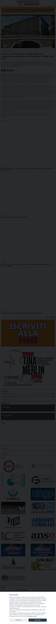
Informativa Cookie (32, 616)
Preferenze (18, 620)
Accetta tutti (37, 620)
